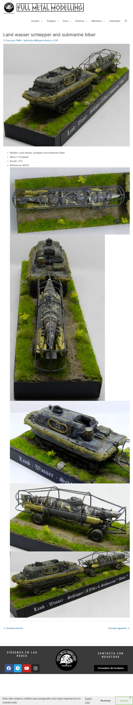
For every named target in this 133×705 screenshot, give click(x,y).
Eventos (80, 21)
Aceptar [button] (124, 700)
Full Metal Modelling (8, 13)
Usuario (35, 21)
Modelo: (14, 152)
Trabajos (51, 21)
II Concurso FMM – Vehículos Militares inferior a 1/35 (30, 40)
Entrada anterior (13, 628)
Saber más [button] (88, 700)
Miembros (96, 21)
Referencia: (16, 165)
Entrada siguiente (119, 628)
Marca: (13, 157)
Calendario (114, 21)
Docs (65, 21)
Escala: (13, 161)
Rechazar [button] (106, 700)
